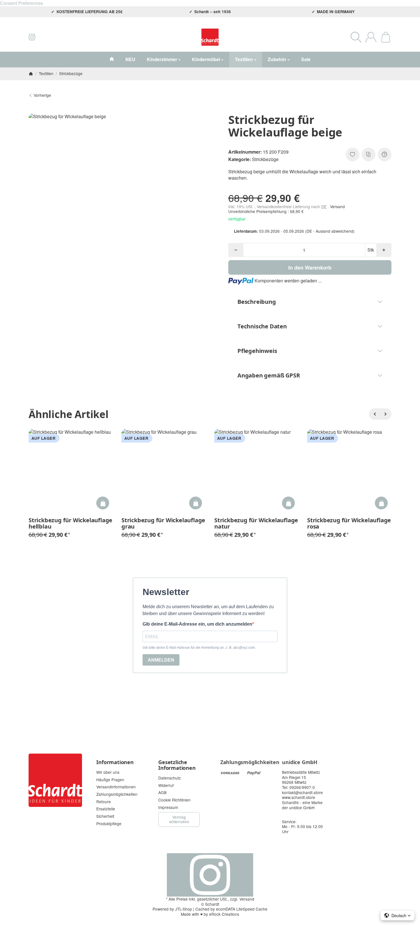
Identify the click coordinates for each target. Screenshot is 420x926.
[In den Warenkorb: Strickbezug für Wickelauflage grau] (195, 503)
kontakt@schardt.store (302, 792)
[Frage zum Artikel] (384, 154)
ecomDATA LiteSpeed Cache (241, 909)
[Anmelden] (371, 37)
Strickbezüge (265, 159)
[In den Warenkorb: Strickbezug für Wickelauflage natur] (288, 503)
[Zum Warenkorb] (385, 37)
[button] (309, 302)
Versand (337, 206)
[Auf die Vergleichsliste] (368, 154)
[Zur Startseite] (210, 37)
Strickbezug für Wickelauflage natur (256, 523)
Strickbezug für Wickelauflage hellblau (70, 523)
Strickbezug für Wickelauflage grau (163, 523)
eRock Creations (224, 914)
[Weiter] (385, 414)
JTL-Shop (183, 909)
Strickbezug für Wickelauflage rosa (349, 523)
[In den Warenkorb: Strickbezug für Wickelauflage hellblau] (102, 503)
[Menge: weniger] (235, 250)
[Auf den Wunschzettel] (352, 154)
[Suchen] (356, 37)
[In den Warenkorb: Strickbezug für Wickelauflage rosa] (381, 503)
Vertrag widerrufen (179, 819)
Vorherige (42, 95)
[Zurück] (374, 414)
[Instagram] (32, 37)
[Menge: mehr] (383, 250)
